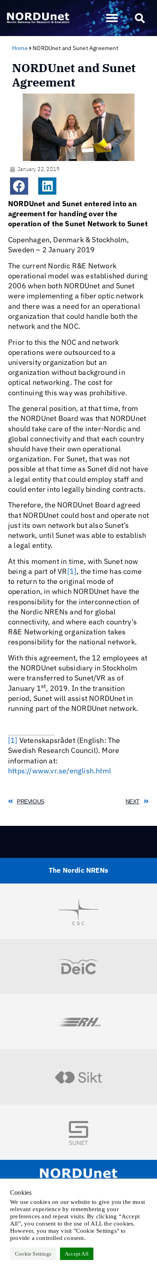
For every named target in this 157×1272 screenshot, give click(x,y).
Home (20, 48)
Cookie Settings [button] (33, 1254)
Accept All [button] (77, 1254)
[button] (112, 18)
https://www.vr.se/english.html (59, 770)
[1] (72, 571)
